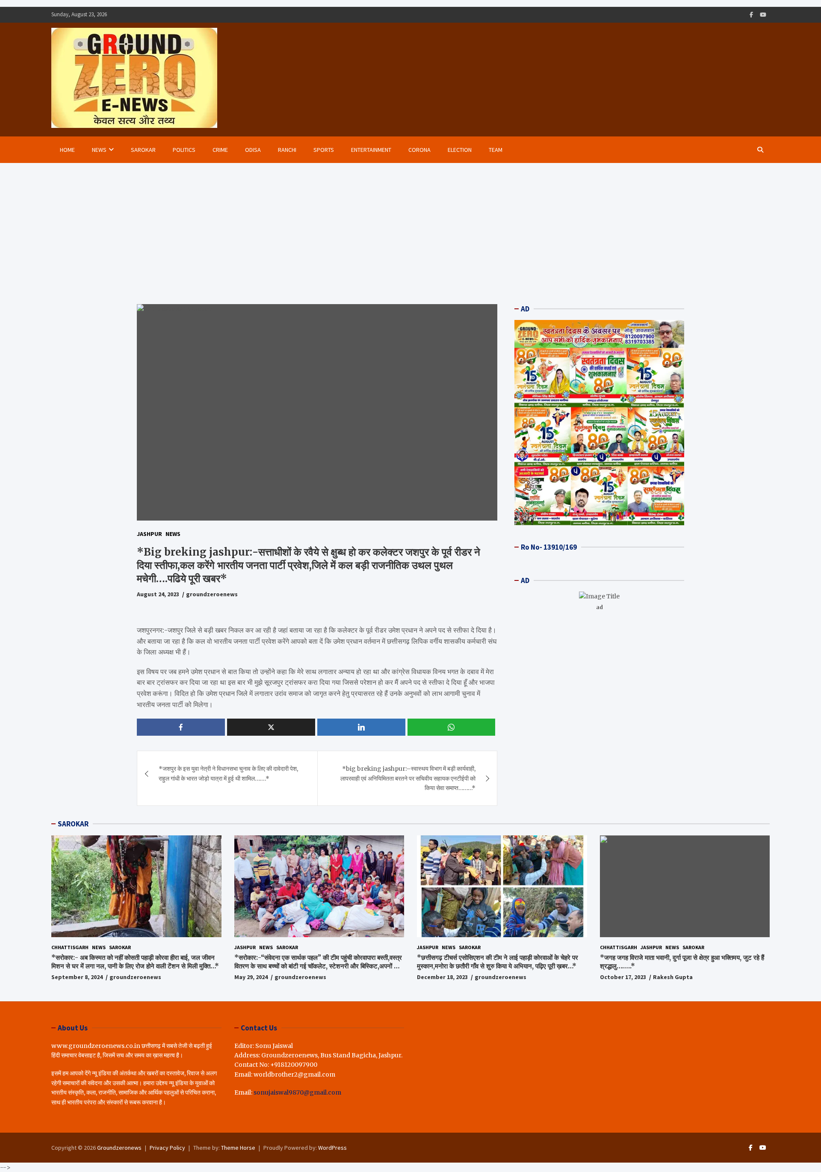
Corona (419, 150)
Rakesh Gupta (673, 977)
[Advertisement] (410, 227)
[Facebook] (751, 14)
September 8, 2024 (77, 977)
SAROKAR (73, 824)
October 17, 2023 (623, 977)
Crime (220, 150)
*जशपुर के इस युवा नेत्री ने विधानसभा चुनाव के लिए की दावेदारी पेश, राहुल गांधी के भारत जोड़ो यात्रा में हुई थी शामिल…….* (228, 773)
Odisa (253, 150)
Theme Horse (238, 1147)
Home (67, 150)
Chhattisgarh (70, 947)
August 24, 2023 (158, 594)
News (99, 150)
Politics (184, 150)
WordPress (332, 1147)
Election (460, 150)
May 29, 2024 (251, 977)
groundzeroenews (212, 594)
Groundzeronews (119, 1147)
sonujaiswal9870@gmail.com (297, 1092)
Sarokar (143, 150)
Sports (323, 150)
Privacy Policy (167, 1147)
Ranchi (287, 150)
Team (495, 150)
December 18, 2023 (442, 977)
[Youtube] (763, 14)
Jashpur (149, 534)
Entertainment (371, 150)
